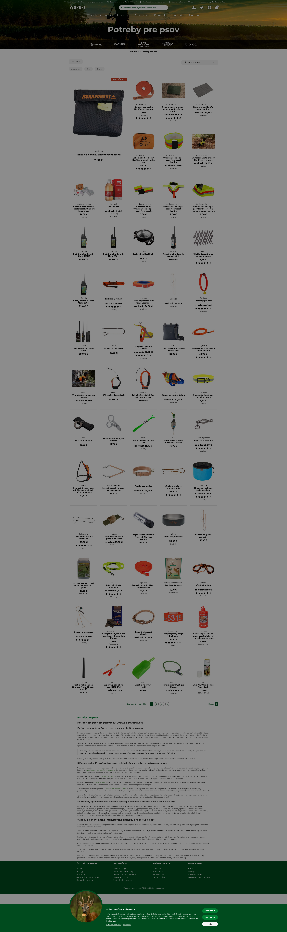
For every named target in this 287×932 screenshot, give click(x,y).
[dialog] (143, 466)
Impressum (127, 925)
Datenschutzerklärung (114, 925)
